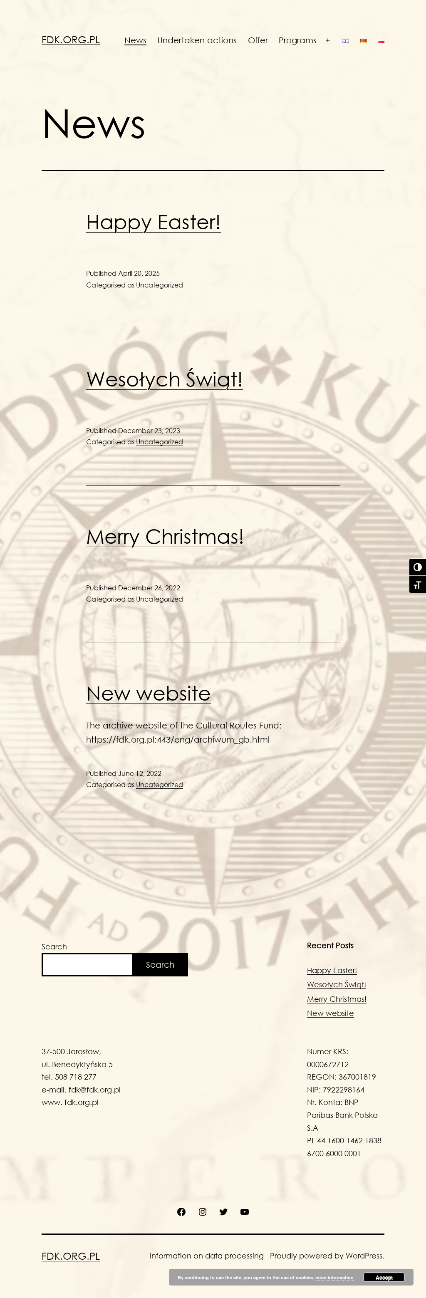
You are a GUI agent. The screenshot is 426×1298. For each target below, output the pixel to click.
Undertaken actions (197, 40)
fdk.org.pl (71, 39)
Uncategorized (159, 284)
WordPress (364, 1255)
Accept (384, 1277)
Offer (258, 40)
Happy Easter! (153, 221)
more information (334, 1277)
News (135, 40)
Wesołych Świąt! (164, 379)
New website (148, 693)
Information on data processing (207, 1255)
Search (54, 946)
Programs (298, 40)
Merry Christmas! (165, 536)
